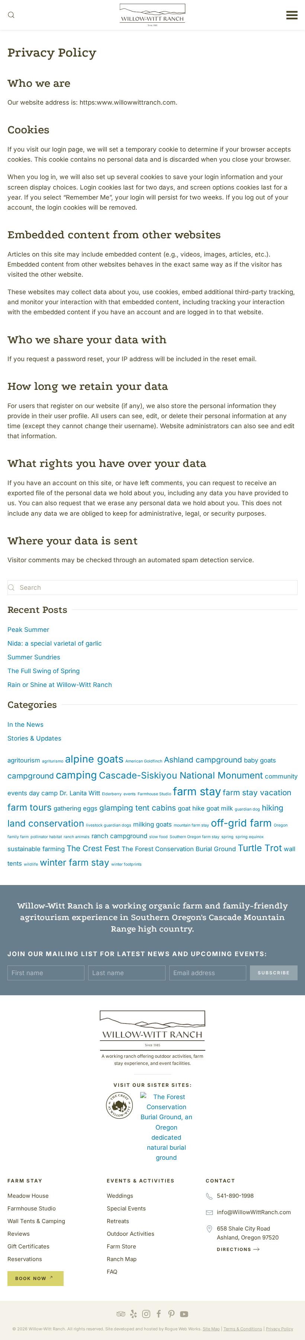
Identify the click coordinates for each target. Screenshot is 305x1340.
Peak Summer (28, 629)
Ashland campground (203, 759)
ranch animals (77, 836)
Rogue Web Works (182, 1328)
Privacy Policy (279, 1328)
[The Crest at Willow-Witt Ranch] (119, 1105)
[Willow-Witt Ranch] (152, 1027)
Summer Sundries (33, 657)
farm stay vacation (257, 792)
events (129, 794)
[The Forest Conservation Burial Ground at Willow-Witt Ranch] (166, 1127)
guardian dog (247, 809)
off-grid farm (241, 823)
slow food (158, 836)
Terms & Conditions (243, 1328)
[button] (11, 15)
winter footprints (126, 864)
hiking (272, 807)
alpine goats (94, 759)
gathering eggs (75, 808)
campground (30, 775)
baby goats (260, 760)
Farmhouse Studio (154, 794)
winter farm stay (74, 862)
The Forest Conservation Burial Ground (179, 849)
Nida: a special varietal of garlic (54, 643)
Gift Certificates (28, 1246)
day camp (43, 793)
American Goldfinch (143, 761)
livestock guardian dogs (108, 825)
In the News (25, 724)
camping (76, 775)
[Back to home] (153, 15)
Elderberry (112, 794)
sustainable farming (36, 849)
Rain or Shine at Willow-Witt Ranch (59, 684)
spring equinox (249, 836)
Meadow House (28, 1195)
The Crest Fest (93, 848)
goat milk (219, 808)
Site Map (211, 1328)
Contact (220, 1181)
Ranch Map (122, 1259)
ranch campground (119, 836)
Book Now (30, 1278)
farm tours (29, 807)
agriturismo (52, 761)
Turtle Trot (260, 848)
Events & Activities (141, 1181)
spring (227, 836)
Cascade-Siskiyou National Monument (181, 775)
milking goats (152, 824)
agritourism (23, 760)
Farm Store (121, 1246)
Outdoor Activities (130, 1233)
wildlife (31, 864)
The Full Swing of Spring (43, 671)
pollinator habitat (46, 836)
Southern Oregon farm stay (194, 836)
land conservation (45, 823)
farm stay (197, 791)
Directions (234, 1249)
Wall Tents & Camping (36, 1221)
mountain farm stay (191, 825)
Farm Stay (25, 1181)
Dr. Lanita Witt (80, 793)
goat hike (191, 808)
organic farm (176, 906)
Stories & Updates (34, 738)
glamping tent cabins (137, 807)
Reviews (18, 1233)
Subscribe (274, 972)
